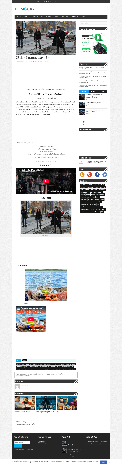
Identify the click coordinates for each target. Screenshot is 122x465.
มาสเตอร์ (18, 369)
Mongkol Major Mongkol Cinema (46, 161)
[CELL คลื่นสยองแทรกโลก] (46, 38)
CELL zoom (28, 364)
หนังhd (97, 197)
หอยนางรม (26, 303)
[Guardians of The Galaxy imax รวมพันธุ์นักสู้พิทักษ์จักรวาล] (82, 112)
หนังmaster (34, 369)
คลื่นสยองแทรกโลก (34, 366)
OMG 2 (58, 411)
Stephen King (20, 366)
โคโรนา (87, 211)
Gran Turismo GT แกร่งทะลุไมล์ (22, 411)
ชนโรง (58, 366)
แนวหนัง (38, 149)
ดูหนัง (82, 189)
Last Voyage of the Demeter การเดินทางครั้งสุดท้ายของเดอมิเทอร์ (45, 412)
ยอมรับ (103, 462)
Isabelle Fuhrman (37, 364)
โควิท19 (82, 211)
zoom (26, 366)
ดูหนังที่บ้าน (87, 189)
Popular (83, 91)
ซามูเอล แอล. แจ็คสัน (66, 366)
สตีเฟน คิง (24, 369)
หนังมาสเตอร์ (58, 369)
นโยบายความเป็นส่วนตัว (76, 461)
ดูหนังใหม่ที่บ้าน (102, 189)
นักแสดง (30, 154)
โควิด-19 (103, 209)
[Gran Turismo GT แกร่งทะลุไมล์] (25, 403)
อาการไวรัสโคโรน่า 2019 (86, 207)
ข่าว (56, 2)
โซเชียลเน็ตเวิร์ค (48, 2)
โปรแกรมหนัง (93, 211)
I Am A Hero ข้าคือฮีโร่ (55, 374)
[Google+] (89, 177)
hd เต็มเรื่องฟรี (101, 184)
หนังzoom (41, 369)
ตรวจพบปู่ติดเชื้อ (84, 192)
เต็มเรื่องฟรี (98, 209)
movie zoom (61, 364)
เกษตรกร (95, 207)
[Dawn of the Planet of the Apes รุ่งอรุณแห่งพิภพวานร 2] (82, 105)
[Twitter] (104, 177)
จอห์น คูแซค (53, 366)
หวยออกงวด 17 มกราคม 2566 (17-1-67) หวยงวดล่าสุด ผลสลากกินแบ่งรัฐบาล (92, 81)
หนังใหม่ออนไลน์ (84, 204)
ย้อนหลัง (88, 194)
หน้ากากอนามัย (92, 204)
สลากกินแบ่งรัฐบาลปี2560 (86, 197)
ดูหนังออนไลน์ (94, 189)
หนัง (28, 369)
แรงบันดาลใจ (70, 2)
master (54, 364)
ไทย (99, 211)
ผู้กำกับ (41, 151)
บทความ (16, 2)
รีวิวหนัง (93, 194)
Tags (102, 91)
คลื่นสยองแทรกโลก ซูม (44, 366)
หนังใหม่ (64, 369)
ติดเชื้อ (90, 192)
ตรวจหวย (56, 17)
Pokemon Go (74, 17)
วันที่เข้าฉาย (42, 146)
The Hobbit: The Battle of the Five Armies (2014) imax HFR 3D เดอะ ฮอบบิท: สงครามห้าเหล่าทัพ (95, 96)
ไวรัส (102, 211)
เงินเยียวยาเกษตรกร (85, 209)
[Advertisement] (77, 8)
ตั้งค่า (32, 463)
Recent (93, 91)
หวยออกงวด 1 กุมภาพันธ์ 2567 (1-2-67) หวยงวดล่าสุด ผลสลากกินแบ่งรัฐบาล (92, 77)
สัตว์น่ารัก (65, 17)
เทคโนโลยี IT (38, 2)
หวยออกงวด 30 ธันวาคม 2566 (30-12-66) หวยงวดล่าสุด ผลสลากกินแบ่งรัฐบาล (93, 85)
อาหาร (83, 17)
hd (95, 184)
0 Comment (46, 61)
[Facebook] (97, 177)
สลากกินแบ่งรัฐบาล (100, 194)
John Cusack (47, 364)
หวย (98, 204)
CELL (23, 364)
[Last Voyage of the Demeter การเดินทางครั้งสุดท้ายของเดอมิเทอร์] (46, 403)
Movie (77, 2)
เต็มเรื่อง (92, 209)
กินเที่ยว (62, 2)
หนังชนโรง (47, 369)
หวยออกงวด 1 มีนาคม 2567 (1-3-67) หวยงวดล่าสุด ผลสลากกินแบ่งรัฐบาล (91, 68)
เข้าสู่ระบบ (22, 424)
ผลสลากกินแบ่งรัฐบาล (98, 192)
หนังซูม (52, 369)
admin (22, 61)
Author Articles (24, 385)
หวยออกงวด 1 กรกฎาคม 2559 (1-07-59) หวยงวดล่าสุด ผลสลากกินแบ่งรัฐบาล (29, 374)
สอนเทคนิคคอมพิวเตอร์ (26, 2)
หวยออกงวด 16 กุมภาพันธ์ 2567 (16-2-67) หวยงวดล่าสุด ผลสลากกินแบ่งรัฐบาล (92, 72)
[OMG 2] (67, 403)
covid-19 (83, 184)
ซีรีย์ (42, 17)
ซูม (72, 366)
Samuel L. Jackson (70, 364)
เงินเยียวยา (100, 207)
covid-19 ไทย (90, 184)
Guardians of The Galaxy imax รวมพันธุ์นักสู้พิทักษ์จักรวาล (94, 110)
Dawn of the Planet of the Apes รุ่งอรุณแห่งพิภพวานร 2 (93, 103)
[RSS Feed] (82, 177)
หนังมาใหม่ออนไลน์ (92, 202)
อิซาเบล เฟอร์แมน (71, 369)
